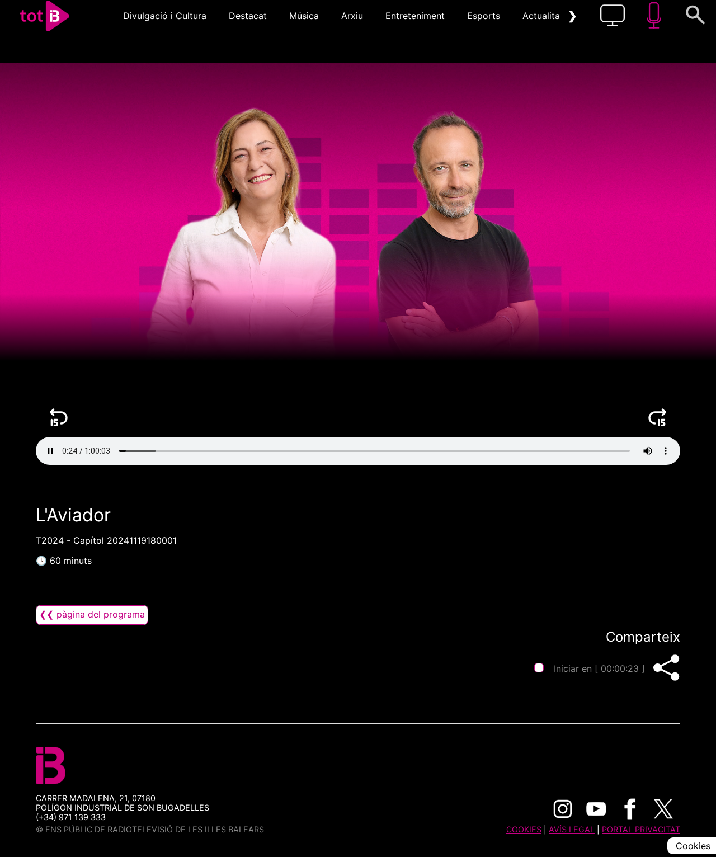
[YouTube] (596, 809)
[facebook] (630, 809)
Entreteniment (415, 15)
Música (304, 15)
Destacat (248, 15)
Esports (483, 15)
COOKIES (523, 829)
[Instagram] (563, 809)
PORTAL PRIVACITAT (641, 829)
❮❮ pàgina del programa (92, 614)
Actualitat (542, 15)
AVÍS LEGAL (572, 829)
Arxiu (352, 15)
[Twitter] (663, 809)
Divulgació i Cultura (164, 15)
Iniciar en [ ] (599, 668)
